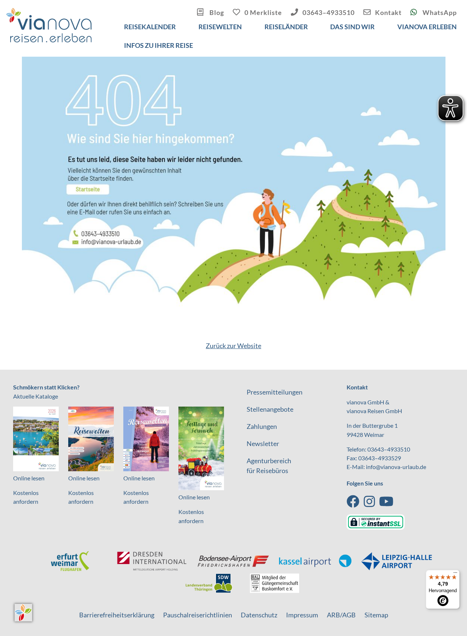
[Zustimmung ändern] (23, 612)
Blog (216, 12)
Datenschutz (259, 615)
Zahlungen (262, 426)
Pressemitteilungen (274, 392)
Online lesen (29, 478)
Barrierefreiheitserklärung (116, 615)
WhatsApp (439, 12)
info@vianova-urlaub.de (396, 466)
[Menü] (455, 574)
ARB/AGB (341, 615)
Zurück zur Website (233, 346)
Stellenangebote (270, 409)
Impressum (302, 615)
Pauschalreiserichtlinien (197, 615)
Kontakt (388, 12)
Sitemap (376, 615)
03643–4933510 (328, 12)
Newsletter (263, 443)
